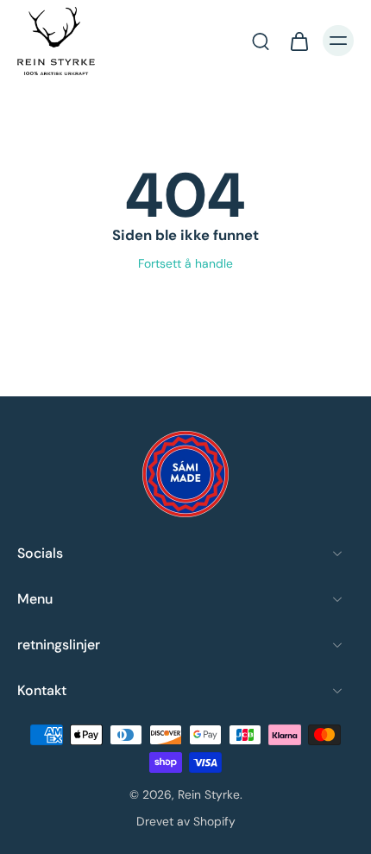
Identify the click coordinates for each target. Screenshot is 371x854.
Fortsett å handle (185, 263)
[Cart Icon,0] (299, 40)
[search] (261, 40)
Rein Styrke (209, 794)
